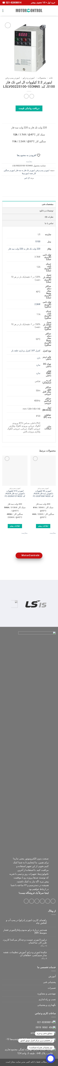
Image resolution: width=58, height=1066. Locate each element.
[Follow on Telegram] (26, 901)
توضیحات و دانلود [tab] (46, 211)
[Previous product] (26, 96)
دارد (38, 358)
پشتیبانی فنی (49, 982)
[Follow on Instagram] (47, 901)
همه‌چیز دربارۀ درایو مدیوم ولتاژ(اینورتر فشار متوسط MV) (25, 931)
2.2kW (37, 304)
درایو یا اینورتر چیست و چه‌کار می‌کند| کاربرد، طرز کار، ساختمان (25, 941)
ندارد (38, 365)
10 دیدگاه (41, 946)
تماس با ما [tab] (49, 223)
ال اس (27, 178)
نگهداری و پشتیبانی (46, 1005)
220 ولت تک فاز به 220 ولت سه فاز (24, 249)
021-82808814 (13, 2)
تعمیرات (52, 987)
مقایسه (29, 161)
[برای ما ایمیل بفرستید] (37, 901)
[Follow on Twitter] (42, 901)
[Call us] (31, 901)
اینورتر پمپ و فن (12, 78)
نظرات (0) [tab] (49, 217)
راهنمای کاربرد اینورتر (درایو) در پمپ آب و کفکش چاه (26, 921)
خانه (51, 78)
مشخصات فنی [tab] (47, 204)
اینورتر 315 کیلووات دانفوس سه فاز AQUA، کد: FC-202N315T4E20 (15, 493)
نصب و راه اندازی (47, 999)
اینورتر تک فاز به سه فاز (25, 170)
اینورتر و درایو (29, 78)
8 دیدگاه (41, 958)
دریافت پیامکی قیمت (29, 108)
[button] (54, 10)
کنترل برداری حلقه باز (20, 350)
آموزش (52, 976)
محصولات (42, 78)
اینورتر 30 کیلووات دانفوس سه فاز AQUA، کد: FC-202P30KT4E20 (43, 493)
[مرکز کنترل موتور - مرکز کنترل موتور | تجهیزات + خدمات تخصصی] (29, 10)
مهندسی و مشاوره (46, 993)
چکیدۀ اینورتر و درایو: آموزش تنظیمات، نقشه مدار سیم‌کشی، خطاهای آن (25, 953)
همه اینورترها (27, 173)
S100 (37, 241)
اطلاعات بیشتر (43, 526)
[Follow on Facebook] (53, 901)
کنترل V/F (36, 350)
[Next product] (31, 96)
